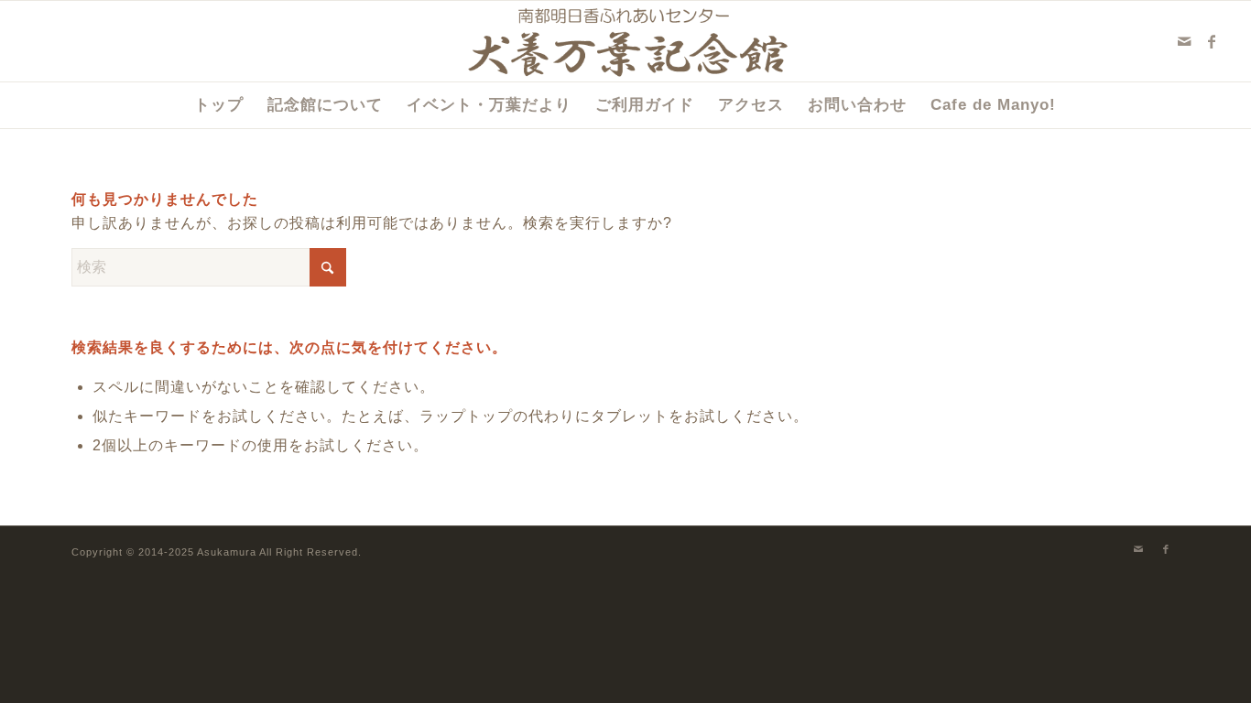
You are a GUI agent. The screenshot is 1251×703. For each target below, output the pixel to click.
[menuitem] (219, 105)
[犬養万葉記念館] (626, 41)
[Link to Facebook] (1212, 41)
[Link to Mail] (1185, 41)
